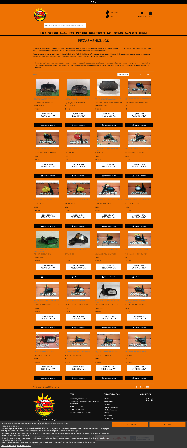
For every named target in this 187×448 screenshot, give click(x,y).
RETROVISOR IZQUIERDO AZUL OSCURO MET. (78, 352)
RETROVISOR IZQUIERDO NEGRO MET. (107, 250)
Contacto (108, 415)
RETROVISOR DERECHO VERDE (44, 351)
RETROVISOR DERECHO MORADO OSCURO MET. (136, 301)
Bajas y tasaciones (111, 407)
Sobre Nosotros (111, 410)
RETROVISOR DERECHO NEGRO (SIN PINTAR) (106, 149)
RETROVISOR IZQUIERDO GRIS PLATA (76, 300)
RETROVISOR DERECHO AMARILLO (45, 199)
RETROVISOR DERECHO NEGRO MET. (46, 148)
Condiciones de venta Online (80, 412)
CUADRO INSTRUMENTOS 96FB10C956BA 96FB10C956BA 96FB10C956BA (108, 99)
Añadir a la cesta (49, 125)
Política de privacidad (77, 409)
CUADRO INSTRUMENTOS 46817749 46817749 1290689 (45, 99)
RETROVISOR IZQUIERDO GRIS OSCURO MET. (108, 352)
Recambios (109, 401)
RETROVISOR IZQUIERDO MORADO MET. (138, 148)
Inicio (107, 399)
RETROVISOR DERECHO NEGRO (135, 351)
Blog (107, 413)
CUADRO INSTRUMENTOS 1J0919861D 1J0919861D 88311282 (77, 99)
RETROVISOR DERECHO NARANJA (76, 250)
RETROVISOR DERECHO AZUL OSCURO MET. (138, 99)
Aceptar (167, 425)
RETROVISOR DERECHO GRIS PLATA (137, 199)
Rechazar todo (130, 425)
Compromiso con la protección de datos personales (84, 403)
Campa (107, 404)
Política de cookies (76, 406)
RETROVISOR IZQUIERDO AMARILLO (76, 199)
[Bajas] (107, 16)
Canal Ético (109, 418)
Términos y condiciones (78, 399)
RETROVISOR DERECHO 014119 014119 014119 (107, 301)
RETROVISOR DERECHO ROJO (74, 148)
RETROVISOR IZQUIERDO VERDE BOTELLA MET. (108, 200)
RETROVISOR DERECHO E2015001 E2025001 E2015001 (45, 250)
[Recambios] (107, 12)
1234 (147, 74)
